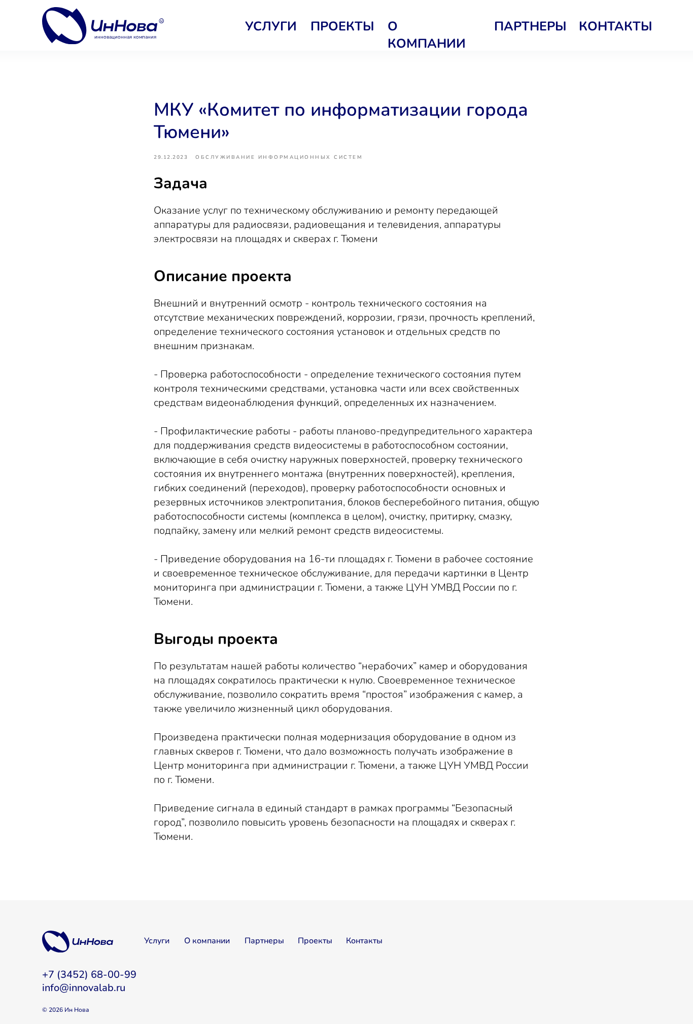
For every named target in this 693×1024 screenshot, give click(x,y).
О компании (207, 940)
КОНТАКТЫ (615, 26)
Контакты (364, 940)
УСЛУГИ (271, 26)
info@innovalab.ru (83, 988)
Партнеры (264, 940)
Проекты (315, 940)
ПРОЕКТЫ (342, 26)
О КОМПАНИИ (427, 35)
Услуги (156, 940)
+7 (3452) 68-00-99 (89, 974)
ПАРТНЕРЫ (530, 26)
